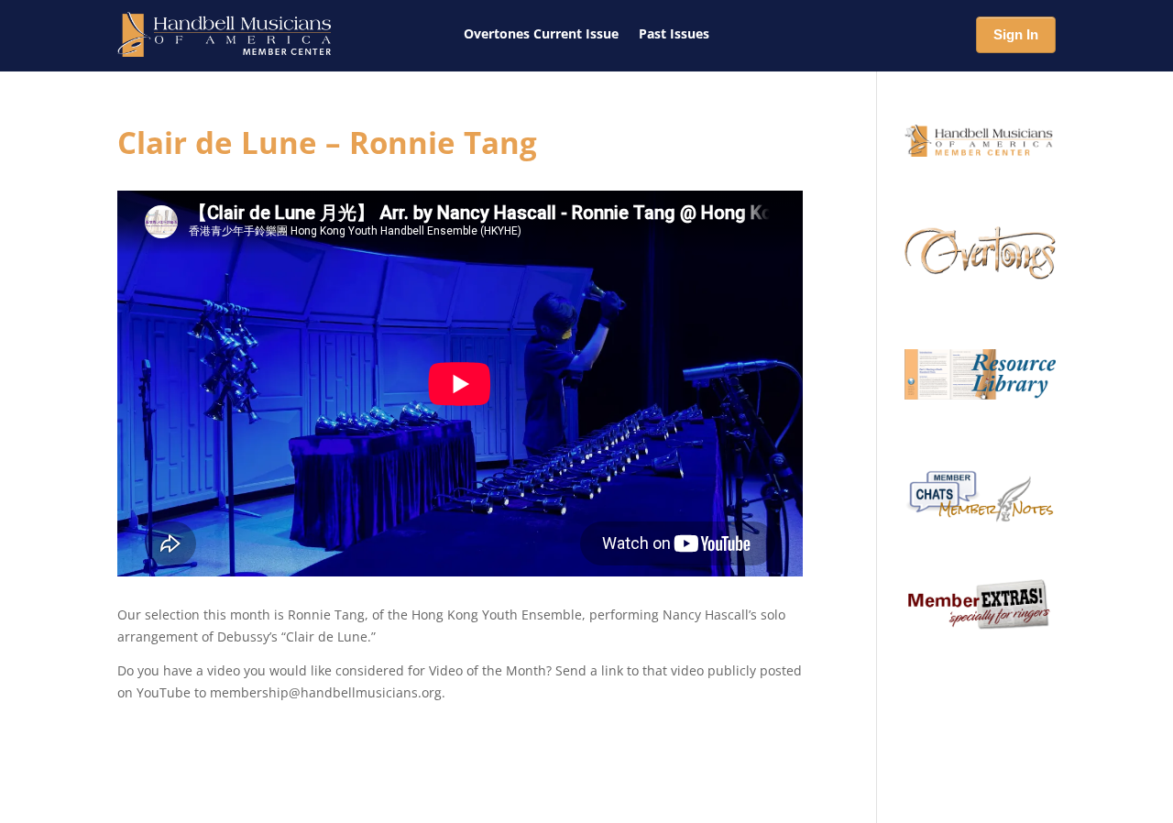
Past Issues (674, 34)
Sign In (1015, 34)
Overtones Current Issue (541, 34)
